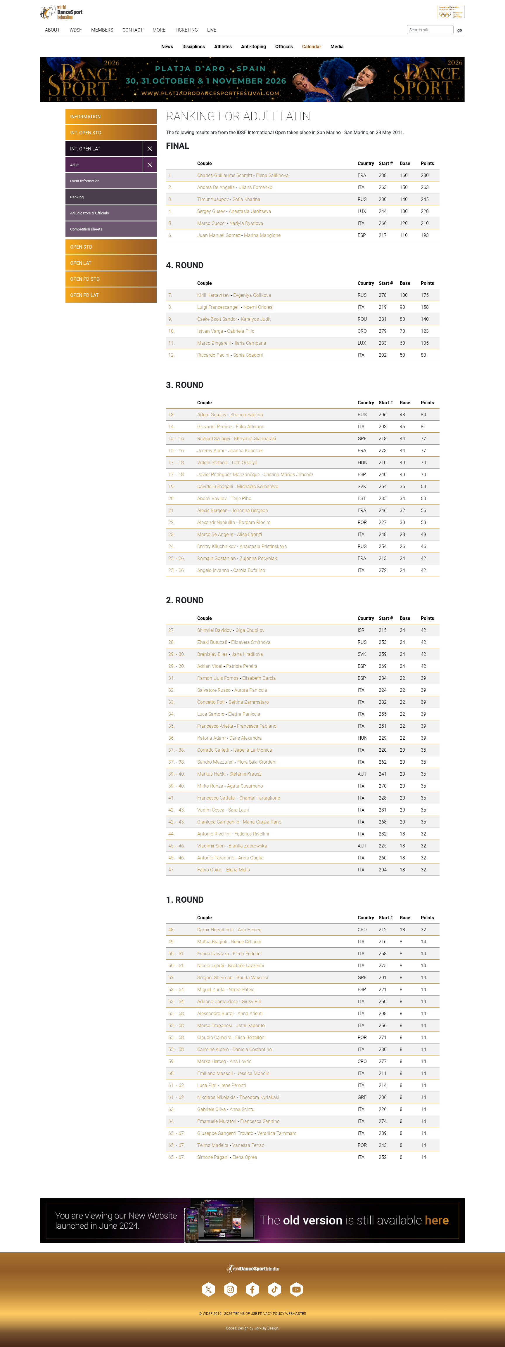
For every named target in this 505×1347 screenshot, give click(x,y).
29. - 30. (176, 654)
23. (171, 534)
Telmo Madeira (213, 1145)
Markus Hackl (211, 774)
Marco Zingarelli (214, 343)
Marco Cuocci (211, 223)
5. (170, 223)
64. (171, 1121)
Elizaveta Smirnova (251, 642)
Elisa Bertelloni (250, 1037)
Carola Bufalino (249, 570)
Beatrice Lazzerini (246, 965)
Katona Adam (211, 738)
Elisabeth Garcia (259, 678)
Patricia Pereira (241, 666)
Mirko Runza (210, 786)
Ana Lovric (240, 1061)
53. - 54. (176, 989)
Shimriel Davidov (214, 630)
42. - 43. (176, 810)
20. (171, 498)
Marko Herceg (211, 1061)
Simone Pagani (213, 1157)
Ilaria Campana (250, 343)
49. (171, 941)
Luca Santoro (210, 714)
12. (171, 355)
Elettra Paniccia (244, 714)
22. (171, 522)
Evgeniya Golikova (252, 295)
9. (170, 319)
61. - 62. (176, 1085)
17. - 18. (176, 462)
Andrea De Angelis (216, 187)
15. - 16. (176, 438)
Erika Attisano (250, 426)
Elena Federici (247, 953)
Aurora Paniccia (250, 690)
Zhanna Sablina (246, 414)
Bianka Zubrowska (248, 845)
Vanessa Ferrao (248, 1145)
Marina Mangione (262, 235)
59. (171, 1061)
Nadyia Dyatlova (246, 223)
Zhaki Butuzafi (212, 642)
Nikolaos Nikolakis (216, 1097)
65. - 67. (176, 1133)
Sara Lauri (238, 810)
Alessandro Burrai (215, 1013)
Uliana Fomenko (255, 187)
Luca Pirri (207, 1085)
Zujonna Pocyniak (258, 558)
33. (171, 702)
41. (171, 798)
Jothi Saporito (250, 1025)
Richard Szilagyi (213, 438)
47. (171, 869)
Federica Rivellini (251, 834)
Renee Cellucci (246, 941)
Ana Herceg (250, 929)
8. (170, 307)
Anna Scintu (242, 1109)
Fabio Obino (209, 869)
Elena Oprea (244, 1157)
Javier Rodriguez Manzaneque (228, 474)
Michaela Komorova (258, 486)
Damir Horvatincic (215, 929)
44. (171, 834)
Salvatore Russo (214, 690)
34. (171, 714)
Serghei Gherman (215, 977)
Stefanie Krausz (245, 774)
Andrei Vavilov (212, 498)
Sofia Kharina (246, 199)
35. (171, 726)
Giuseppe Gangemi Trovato (225, 1133)
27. (171, 630)
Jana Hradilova (247, 654)
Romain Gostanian (216, 558)
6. (170, 235)
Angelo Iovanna (213, 570)
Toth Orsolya (244, 462)
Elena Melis (238, 869)
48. (171, 929)
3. (170, 199)
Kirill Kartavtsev (213, 295)
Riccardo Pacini (213, 355)
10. (171, 331)
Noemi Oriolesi (258, 307)
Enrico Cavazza (213, 953)
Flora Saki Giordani (256, 762)
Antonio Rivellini (214, 834)
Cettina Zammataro (249, 702)
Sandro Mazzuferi (215, 762)
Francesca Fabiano (256, 726)
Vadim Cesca (210, 810)
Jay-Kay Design (266, 1328)
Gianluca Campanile (218, 822)
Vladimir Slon (211, 845)
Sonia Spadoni (248, 355)
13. (171, 414)
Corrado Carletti (213, 750)
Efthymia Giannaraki (255, 438)
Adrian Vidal (209, 666)
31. (171, 678)
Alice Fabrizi (249, 534)
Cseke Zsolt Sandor (217, 319)
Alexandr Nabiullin (216, 522)
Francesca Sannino (260, 1121)
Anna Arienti (250, 1013)
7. (170, 295)
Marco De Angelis (215, 534)
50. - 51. (176, 953)
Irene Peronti (233, 1085)
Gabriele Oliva (211, 1109)
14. (171, 426)
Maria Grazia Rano (262, 822)
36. (171, 738)
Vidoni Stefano (212, 462)
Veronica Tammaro (277, 1133)
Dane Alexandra (245, 738)
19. (171, 486)
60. (171, 1073)
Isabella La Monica (252, 750)
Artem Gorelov (211, 414)
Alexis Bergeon (212, 510)
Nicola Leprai (210, 965)
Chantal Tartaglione (259, 798)
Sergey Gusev (211, 211)
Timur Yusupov (213, 199)
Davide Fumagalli (215, 486)
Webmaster (295, 1313)
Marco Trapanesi (214, 1025)
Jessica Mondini (254, 1073)
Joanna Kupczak (245, 450)
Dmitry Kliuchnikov (216, 546)
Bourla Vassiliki (252, 977)
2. (170, 187)
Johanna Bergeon (249, 510)
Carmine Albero (213, 1049)
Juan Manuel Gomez (218, 235)
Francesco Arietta (215, 726)
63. (171, 1109)
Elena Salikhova (272, 175)
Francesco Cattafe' (216, 798)
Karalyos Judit (256, 319)
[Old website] (252, 1220)
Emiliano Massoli (215, 1073)
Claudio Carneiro (214, 1037)
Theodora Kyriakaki (259, 1097)
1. (170, 175)
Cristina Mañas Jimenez (289, 474)
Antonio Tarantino (215, 857)
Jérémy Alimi (210, 450)
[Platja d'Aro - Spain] (252, 79)
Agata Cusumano (245, 786)
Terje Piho (241, 498)
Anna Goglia (251, 857)
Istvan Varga (210, 331)
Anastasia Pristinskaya (263, 546)
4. (170, 211)
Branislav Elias (212, 654)
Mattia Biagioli (212, 941)
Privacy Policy (271, 1313)
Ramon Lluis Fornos (217, 678)
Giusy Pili (251, 1001)
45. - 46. (176, 845)
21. (171, 510)
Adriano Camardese (217, 1001)
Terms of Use (245, 1313)
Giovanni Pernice (214, 426)
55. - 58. (176, 1013)
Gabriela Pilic (240, 331)
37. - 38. (176, 750)
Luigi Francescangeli (218, 307)
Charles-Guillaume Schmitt (224, 175)
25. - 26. (176, 558)
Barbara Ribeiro (255, 522)
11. (171, 343)
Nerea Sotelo (242, 989)
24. (171, 546)
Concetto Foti (211, 702)
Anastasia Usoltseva (250, 211)
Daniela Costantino (252, 1049)
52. (171, 977)
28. (171, 642)
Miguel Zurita (211, 989)
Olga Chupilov (250, 630)
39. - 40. (176, 774)
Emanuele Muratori (216, 1121)
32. (171, 690)
